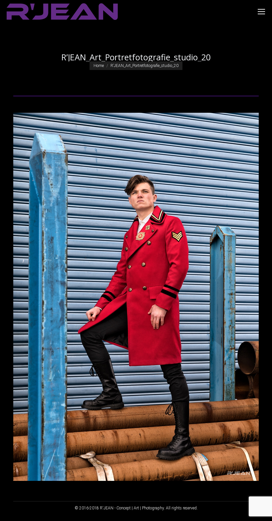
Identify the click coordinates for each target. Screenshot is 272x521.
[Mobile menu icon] (261, 12)
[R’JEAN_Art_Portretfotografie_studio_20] (136, 297)
